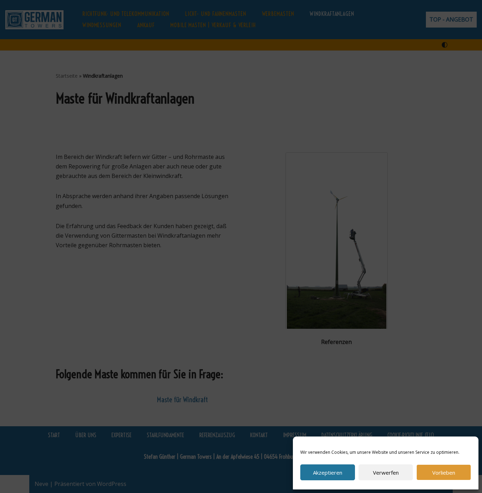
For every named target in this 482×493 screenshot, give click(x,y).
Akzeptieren (327, 472)
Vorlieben (443, 472)
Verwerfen (386, 472)
